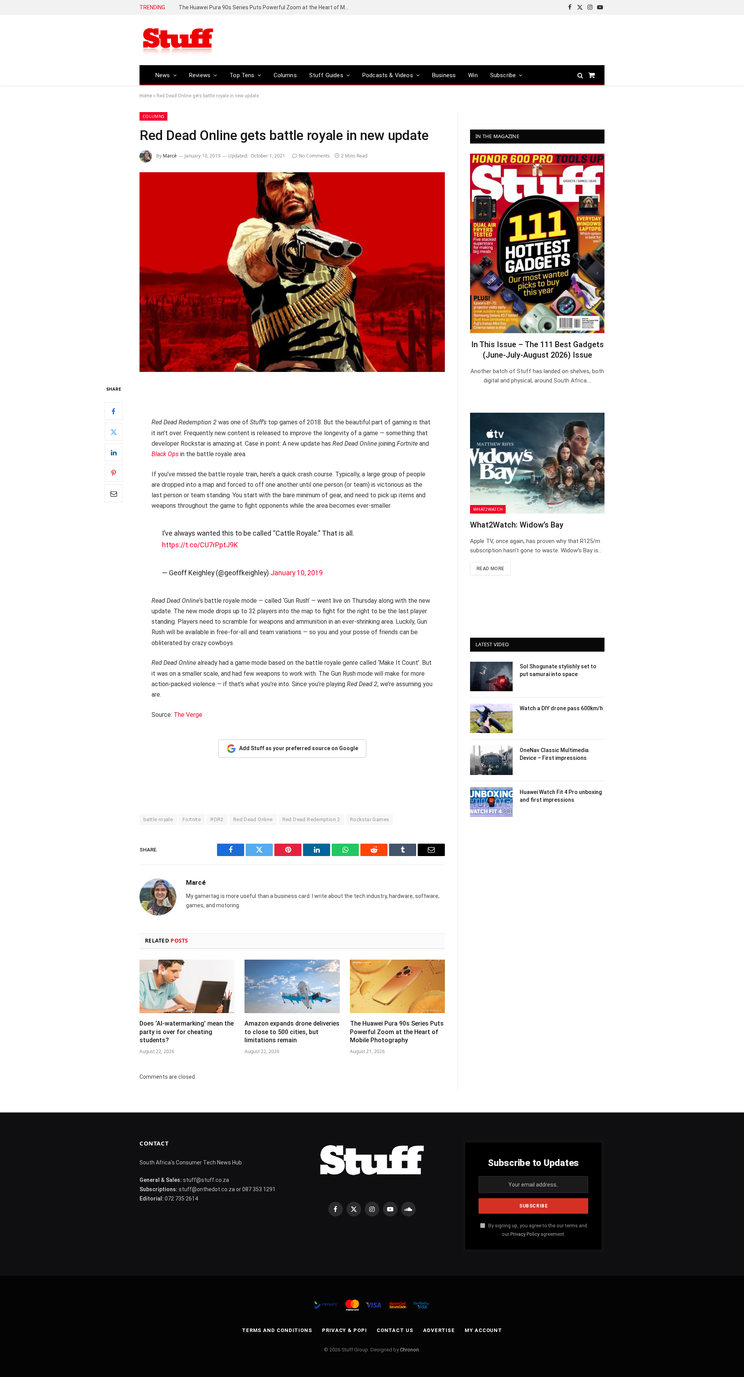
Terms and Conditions (277, 1330)
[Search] (580, 75)
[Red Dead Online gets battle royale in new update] (292, 272)
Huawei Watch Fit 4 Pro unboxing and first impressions (561, 796)
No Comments (314, 155)
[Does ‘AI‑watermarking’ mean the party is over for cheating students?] (187, 986)
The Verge (188, 714)
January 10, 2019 (296, 573)
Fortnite (192, 819)
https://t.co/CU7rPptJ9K (200, 545)
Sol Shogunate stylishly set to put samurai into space (558, 670)
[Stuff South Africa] (178, 40)
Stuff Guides (326, 75)
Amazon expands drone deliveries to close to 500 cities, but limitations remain (292, 1032)
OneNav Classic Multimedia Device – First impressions (554, 754)
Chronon (409, 1350)
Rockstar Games (369, 819)
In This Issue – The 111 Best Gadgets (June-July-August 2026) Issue (537, 350)
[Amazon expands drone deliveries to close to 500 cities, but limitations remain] (292, 986)
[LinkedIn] (113, 452)
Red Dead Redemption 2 (311, 819)
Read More (490, 568)
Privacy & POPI (344, 1330)
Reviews (199, 75)
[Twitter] (113, 432)
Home (146, 96)
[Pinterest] (113, 473)
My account (483, 1330)
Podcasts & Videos (387, 75)
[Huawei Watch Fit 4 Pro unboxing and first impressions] (491, 802)
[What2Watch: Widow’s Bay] (537, 463)
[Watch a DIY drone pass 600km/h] (491, 718)
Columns (285, 75)
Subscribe (503, 75)
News (162, 75)
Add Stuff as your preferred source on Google (298, 748)
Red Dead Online (253, 819)
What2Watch (488, 509)
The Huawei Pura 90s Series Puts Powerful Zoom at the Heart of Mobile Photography (266, 7)
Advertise (439, 1330)
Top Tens (241, 75)
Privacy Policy (524, 1234)
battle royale (158, 819)
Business (444, 75)
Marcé (170, 155)
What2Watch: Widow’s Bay (516, 524)
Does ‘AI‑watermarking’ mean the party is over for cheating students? (187, 1032)
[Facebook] (113, 411)
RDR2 (217, 819)
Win (473, 75)
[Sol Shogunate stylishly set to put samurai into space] (491, 676)
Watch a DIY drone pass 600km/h (561, 708)
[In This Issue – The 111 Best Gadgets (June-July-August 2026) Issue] (537, 243)
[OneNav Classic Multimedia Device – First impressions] (491, 760)
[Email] (113, 493)
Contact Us (395, 1330)
